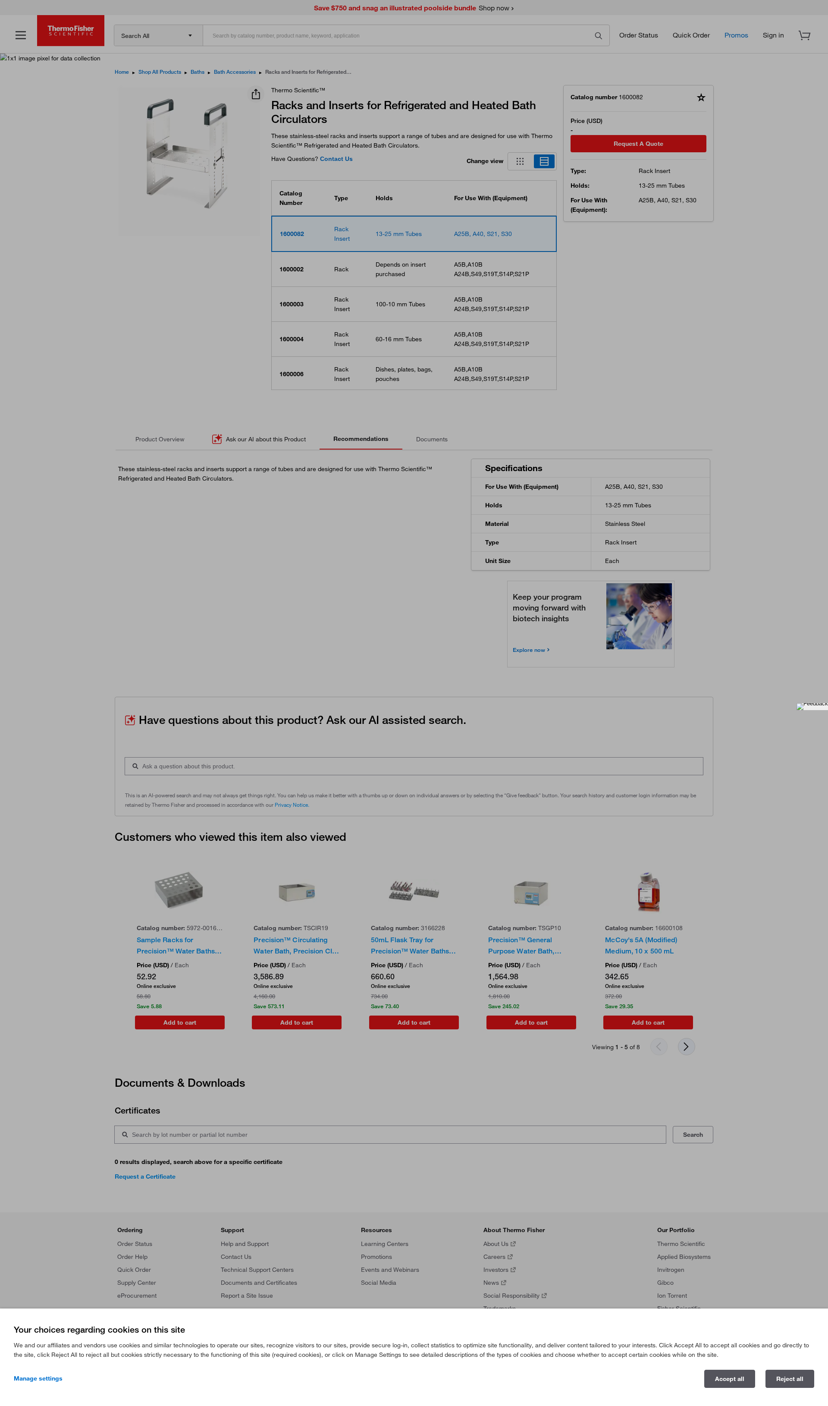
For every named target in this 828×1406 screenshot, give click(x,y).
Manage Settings (38, 1378)
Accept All (729, 1379)
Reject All (789, 1379)
